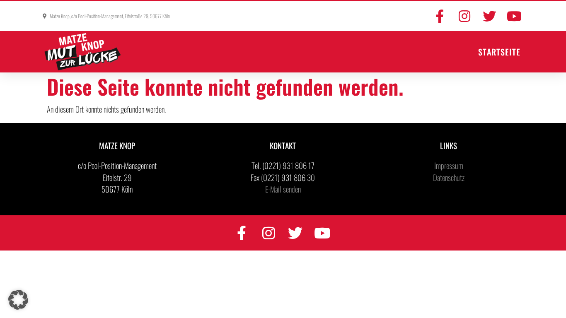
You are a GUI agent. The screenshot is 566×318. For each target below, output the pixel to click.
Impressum (448, 165)
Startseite (499, 52)
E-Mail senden (283, 189)
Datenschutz (448, 177)
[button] (18, 300)
